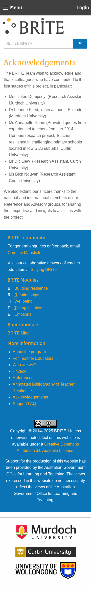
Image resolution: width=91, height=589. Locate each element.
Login (83, 8)
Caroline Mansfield (24, 252)
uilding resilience (31, 288)
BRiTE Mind (19, 333)
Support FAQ (24, 404)
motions (22, 314)
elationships (26, 295)
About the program (29, 352)
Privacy (19, 371)
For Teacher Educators (33, 358)
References (23, 377)
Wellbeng (23, 301)
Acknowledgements (30, 397)
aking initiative (28, 308)
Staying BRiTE (44, 269)
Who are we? (24, 365)
